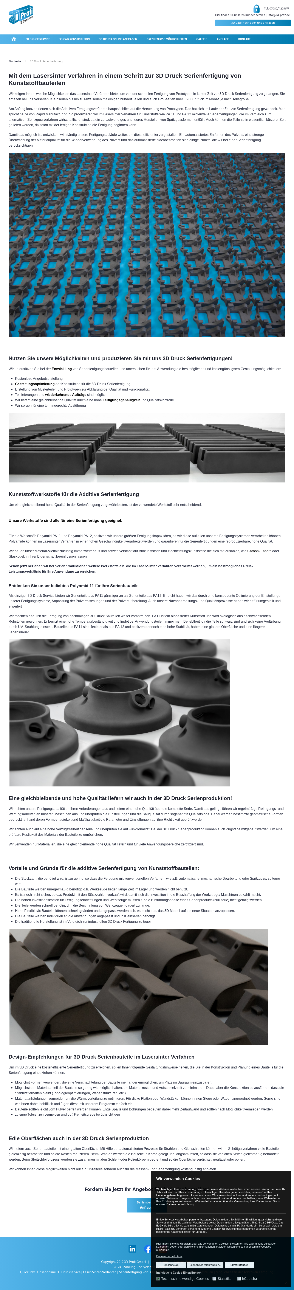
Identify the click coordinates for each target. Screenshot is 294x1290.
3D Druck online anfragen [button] (118, 39)
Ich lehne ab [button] (171, 1265)
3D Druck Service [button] (38, 39)
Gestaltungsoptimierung (35, 384)
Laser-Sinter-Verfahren (99, 1272)
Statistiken (226, 1278)
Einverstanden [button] (239, 1265)
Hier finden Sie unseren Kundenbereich (240, 15)
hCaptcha (249, 1278)
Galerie (201, 39)
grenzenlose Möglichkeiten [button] (167, 39)
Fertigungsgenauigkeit (121, 400)
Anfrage (223, 39)
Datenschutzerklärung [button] (169, 1256)
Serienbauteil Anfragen (147, 1205)
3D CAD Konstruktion (74, 39)
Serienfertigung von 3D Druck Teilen (145, 1272)
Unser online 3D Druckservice (59, 1272)
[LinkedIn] (132, 1249)
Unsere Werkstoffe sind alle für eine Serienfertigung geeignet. (65, 520)
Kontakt (244, 39)
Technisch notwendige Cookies (185, 1278)
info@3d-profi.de (279, 15)
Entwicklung (62, 369)
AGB (117, 1267)
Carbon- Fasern (259, 551)
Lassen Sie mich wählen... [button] (205, 1265)
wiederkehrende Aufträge (65, 395)
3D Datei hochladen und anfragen (253, 22)
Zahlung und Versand (139, 1267)
